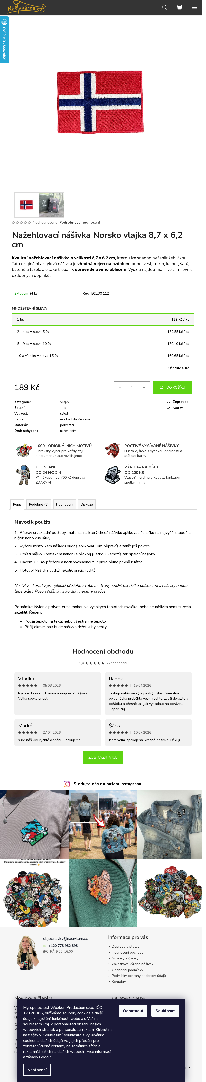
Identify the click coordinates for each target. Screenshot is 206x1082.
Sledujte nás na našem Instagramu (108, 784)
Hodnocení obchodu (103, 651)
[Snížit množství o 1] (120, 388)
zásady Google (39, 1057)
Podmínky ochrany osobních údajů (139, 975)
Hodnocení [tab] (64, 504)
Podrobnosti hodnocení (79, 222)
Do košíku (176, 387)
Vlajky (64, 402)
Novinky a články (125, 958)
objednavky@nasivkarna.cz (66, 938)
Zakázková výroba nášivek (132, 964)
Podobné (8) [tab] (38, 504)
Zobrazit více (103, 757)
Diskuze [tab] (87, 504)
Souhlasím (165, 1011)
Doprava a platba (126, 946)
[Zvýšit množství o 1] (144, 388)
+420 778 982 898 (63, 945)
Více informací (99, 1051)
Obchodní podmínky (127, 970)
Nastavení (37, 1070)
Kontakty (119, 981)
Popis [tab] (17, 504)
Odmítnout (133, 1011)
